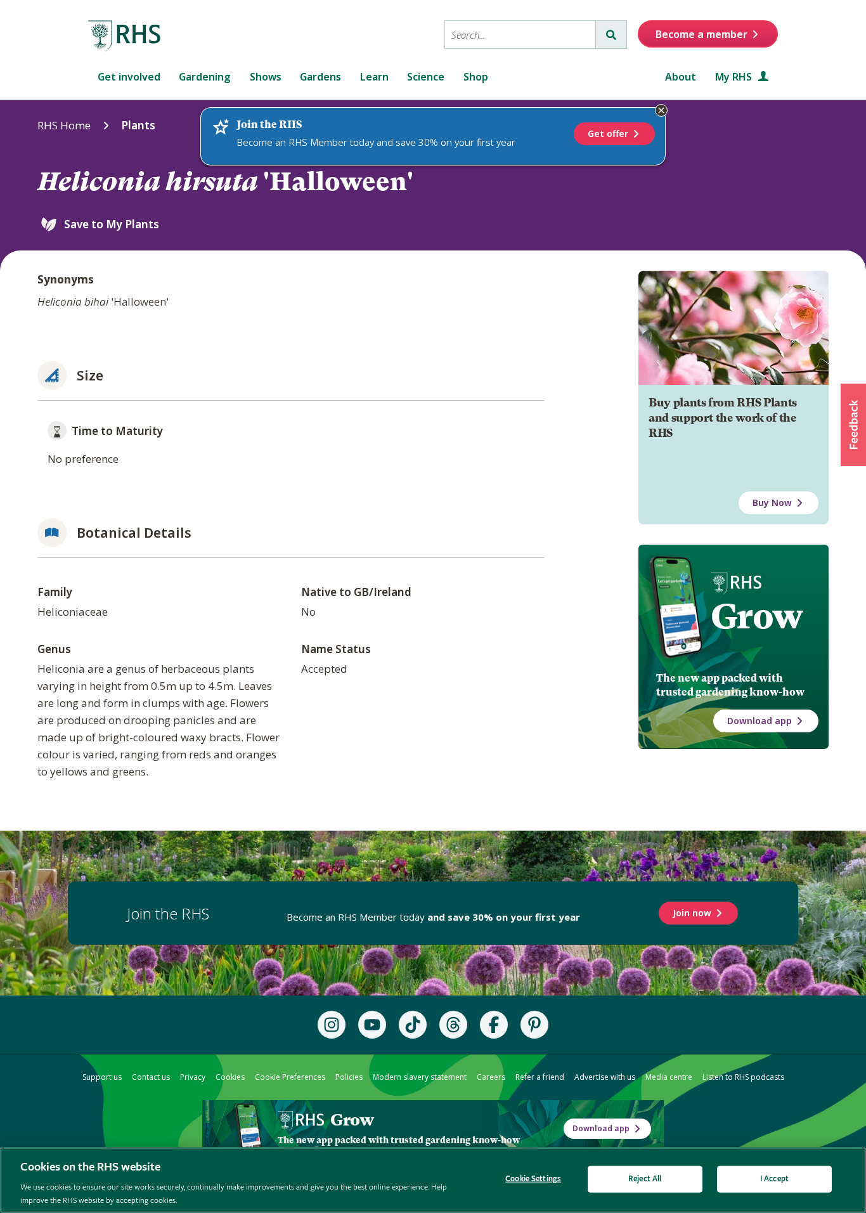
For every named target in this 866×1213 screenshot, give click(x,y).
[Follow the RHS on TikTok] (413, 1025)
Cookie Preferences (290, 1077)
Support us (102, 1077)
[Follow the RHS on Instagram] (332, 1025)
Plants (138, 125)
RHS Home (64, 125)
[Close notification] (661, 110)
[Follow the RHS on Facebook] (494, 1025)
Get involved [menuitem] (129, 77)
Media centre (668, 1077)
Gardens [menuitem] (320, 77)
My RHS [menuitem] (734, 77)
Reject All (644, 1179)
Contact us (151, 1077)
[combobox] (520, 34)
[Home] (125, 36)
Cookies (230, 1077)
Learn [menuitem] (374, 77)
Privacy (192, 1077)
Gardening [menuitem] (205, 77)
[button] (853, 425)
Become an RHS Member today (433, 917)
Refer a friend (539, 1077)
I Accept (774, 1179)
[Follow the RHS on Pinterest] (534, 1025)
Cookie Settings (533, 1179)
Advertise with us (604, 1077)
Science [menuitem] (425, 77)
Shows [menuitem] (265, 77)
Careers (491, 1077)
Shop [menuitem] (475, 77)
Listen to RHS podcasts (743, 1077)
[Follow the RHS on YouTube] (372, 1025)
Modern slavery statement (420, 1077)
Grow (757, 616)
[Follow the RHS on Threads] (453, 1025)
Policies (349, 1077)
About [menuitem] (680, 77)
